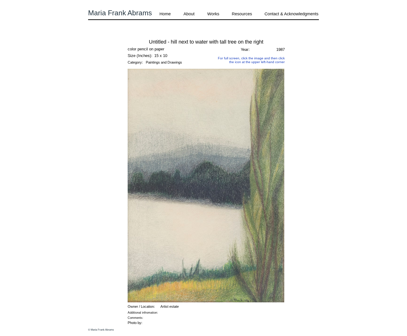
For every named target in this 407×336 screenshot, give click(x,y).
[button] (101, 35)
